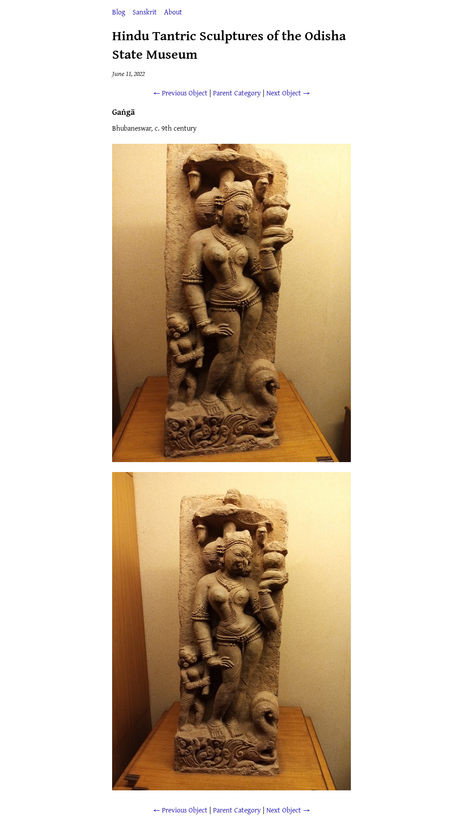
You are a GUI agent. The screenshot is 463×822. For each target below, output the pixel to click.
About (173, 11)
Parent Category (237, 92)
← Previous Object (180, 92)
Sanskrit (144, 11)
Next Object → (288, 92)
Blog (118, 11)
